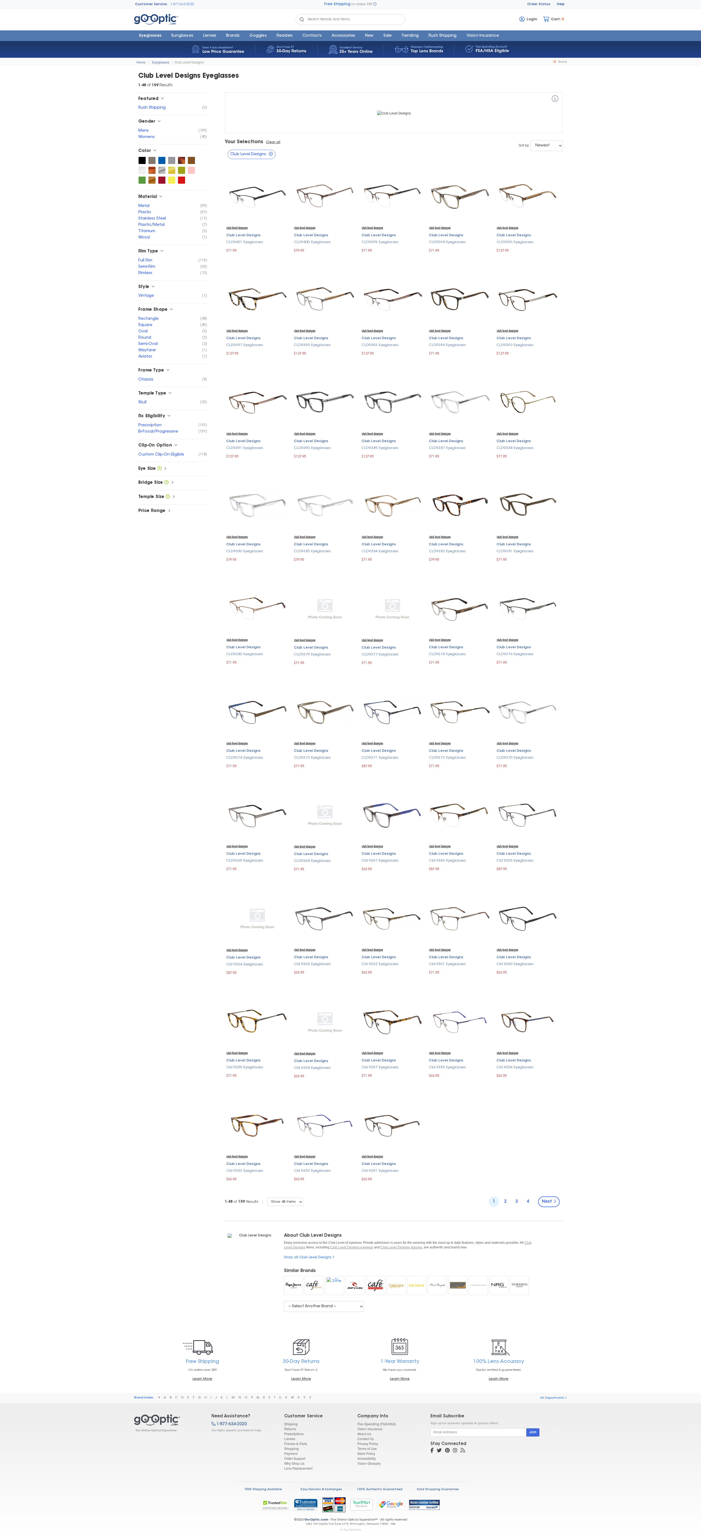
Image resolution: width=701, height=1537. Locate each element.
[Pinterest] (447, 1451)
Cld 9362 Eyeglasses (379, 964)
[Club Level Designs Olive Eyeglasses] (181, 170)
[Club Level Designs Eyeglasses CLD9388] (527, 402)
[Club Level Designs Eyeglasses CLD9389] (392, 402)
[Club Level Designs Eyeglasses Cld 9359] (257, 1021)
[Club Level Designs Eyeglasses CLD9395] (325, 299)
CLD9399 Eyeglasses (379, 242)
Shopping (291, 1448)
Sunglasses (182, 36)
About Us (364, 1433)
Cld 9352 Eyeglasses (312, 1171)
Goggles (257, 36)
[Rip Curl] (355, 1285)
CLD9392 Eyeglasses (514, 345)
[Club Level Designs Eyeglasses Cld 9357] (392, 1021)
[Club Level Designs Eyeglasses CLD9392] (527, 299)
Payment (290, 1453)
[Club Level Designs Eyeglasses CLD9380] (257, 608)
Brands (233, 36)
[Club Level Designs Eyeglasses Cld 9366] (460, 814)
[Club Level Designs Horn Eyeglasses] (152, 170)
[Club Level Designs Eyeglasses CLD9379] (325, 608)
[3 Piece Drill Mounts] (478, 1285)
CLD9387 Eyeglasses (447, 448)
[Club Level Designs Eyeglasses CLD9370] (527, 711)
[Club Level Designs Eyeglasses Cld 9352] (325, 1124)
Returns (290, 1428)
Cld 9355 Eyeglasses (447, 1067)
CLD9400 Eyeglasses (312, 242)
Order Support (294, 1458)
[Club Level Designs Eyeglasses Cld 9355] (460, 1021)
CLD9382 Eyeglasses (447, 551)
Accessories (343, 36)
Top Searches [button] (352, 1530)
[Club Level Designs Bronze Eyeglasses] (152, 180)
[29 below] (457, 1285)
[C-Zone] (334, 1285)
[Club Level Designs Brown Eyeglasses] (191, 160)
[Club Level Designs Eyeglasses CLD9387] (460, 402)
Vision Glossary (369, 1463)
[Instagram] (455, 1451)
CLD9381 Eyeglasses (514, 551)
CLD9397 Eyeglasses (244, 345)
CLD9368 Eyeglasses (312, 861)
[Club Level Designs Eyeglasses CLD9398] (460, 196)
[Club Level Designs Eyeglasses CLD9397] (257, 299)
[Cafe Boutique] (314, 1285)
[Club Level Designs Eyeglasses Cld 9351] (392, 1124)
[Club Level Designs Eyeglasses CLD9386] (257, 505)
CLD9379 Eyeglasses (312, 654)
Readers (285, 36)
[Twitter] (439, 1451)
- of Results (241, 1202)
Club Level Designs (189, 62)
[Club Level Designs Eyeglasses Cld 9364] (257, 918)
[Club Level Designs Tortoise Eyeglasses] (181, 160)
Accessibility (366, 1458)
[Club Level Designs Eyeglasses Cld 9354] (527, 1021)
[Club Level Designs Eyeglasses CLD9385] (325, 505)
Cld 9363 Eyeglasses (312, 964)
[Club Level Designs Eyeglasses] (168, 1423)
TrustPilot (361, 1504)
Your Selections (244, 142)
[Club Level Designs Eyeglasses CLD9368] (325, 815)
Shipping (291, 1423)
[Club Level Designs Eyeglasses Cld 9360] (527, 918)
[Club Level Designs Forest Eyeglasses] (142, 180)
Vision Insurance (369, 1428)
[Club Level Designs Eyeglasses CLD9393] (392, 299)
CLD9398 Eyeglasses (447, 242)
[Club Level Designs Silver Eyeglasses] (162, 170)
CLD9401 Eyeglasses (244, 242)
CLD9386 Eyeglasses (244, 551)
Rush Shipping (443, 36)
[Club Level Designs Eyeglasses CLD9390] (325, 402)
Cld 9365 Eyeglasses (514, 860)
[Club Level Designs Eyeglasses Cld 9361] (460, 918)
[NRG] (498, 1285)
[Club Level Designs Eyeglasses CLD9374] (257, 711)
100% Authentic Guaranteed (380, 1489)
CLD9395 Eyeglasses (312, 345)
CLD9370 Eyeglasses (514, 757)
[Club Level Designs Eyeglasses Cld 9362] (392, 918)
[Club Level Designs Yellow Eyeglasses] (172, 180)
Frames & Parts (295, 1443)
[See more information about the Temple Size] (168, 497)
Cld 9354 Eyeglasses (514, 1067)
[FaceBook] (431, 1451)
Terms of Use (367, 1448)
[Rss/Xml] (463, 1451)
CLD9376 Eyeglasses (514, 654)
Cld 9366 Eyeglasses (447, 860)
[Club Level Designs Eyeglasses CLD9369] (257, 814)
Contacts (312, 36)
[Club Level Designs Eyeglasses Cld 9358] (325, 1021)
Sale (387, 36)
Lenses (209, 36)
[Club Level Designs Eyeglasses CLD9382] (460, 505)
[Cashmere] (396, 1285)
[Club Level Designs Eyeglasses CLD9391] (257, 402)
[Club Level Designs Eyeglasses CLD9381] (527, 505)
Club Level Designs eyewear (351, 1247)
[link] (305, 1504)
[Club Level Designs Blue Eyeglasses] (162, 160)
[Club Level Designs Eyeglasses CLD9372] (460, 711)
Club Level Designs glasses (401, 1247)
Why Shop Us (294, 1463)
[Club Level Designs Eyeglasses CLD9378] (460, 608)
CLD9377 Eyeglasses (379, 654)
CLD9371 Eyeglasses (379, 757)
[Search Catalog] (302, 19)
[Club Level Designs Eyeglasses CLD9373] (325, 711)
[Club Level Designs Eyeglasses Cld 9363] (325, 918)
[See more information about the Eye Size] (159, 469)
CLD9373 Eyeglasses (312, 757)
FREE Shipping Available (263, 1489)
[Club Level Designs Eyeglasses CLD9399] (392, 196)
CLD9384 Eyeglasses (379, 551)
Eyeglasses (150, 36)
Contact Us (365, 1438)
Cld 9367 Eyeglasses (379, 860)
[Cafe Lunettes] (375, 1285)
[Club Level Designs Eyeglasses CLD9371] (392, 711)
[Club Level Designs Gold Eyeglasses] (172, 170)
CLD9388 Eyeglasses (514, 448)
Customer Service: (151, 4)
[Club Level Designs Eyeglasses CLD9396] (527, 196)
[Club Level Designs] (555, 99)
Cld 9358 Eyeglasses (312, 1068)
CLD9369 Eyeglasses (244, 860)
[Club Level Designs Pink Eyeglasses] (191, 170)
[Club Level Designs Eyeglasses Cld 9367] (392, 814)
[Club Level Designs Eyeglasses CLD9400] (325, 196)
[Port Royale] (437, 1285)
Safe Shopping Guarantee (438, 1489)
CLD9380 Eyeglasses (244, 654)
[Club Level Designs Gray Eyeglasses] (172, 160)
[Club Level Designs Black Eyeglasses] (142, 160)
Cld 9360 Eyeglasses (514, 964)
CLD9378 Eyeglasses (447, 654)
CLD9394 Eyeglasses (447, 345)
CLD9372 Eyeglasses (447, 757)
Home (140, 62)
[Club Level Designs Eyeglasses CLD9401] (257, 196)
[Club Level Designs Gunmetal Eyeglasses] (152, 160)
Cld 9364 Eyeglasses (244, 964)
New (369, 36)
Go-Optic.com (316, 1519)
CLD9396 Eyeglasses (514, 242)
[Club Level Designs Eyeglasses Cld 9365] (527, 814)
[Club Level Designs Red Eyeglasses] (181, 180)
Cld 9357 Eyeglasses (379, 1067)
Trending (410, 36)
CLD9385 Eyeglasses (312, 551)
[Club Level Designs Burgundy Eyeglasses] (162, 180)
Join (532, 1432)
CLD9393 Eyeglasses (379, 345)
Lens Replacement (298, 1468)
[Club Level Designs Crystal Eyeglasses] (142, 170)
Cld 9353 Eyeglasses (244, 1171)
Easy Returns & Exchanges (321, 1489)
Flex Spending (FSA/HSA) (376, 1423)
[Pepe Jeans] (293, 1285)
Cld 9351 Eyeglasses (379, 1171)
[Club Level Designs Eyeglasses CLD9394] (460, 299)
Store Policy (366, 1453)
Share (562, 62)
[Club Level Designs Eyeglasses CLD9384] (392, 505)
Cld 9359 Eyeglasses (244, 1067)
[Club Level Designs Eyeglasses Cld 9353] (257, 1124)
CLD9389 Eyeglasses (379, 448)
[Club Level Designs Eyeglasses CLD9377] (392, 608)
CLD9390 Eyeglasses (312, 448)
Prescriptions (294, 1433)
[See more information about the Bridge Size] (166, 483)
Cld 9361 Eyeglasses (447, 964)
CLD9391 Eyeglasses (244, 448)
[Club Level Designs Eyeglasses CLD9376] (527, 608)
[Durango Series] (519, 1285)
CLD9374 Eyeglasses (244, 757)
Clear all (273, 142)
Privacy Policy (367, 1443)
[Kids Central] (416, 1285)
